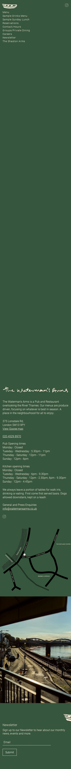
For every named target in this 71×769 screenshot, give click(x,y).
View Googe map (13, 428)
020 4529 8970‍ (12, 436)
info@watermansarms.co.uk (20, 508)
